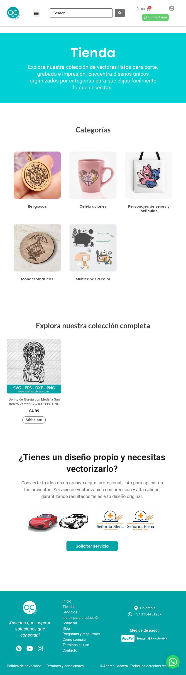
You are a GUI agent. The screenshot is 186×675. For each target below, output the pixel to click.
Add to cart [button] (34, 420)
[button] (36, 13)
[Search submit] (120, 13)
